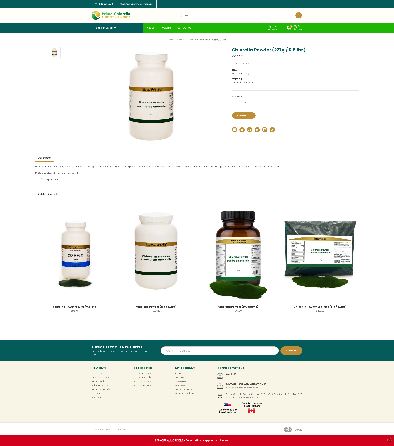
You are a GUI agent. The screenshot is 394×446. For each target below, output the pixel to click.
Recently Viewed (184, 389)
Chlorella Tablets (142, 373)
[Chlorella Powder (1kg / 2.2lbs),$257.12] (156, 254)
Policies (166, 27)
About (151, 27)
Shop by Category (106, 27)
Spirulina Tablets (142, 381)
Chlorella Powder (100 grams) (238, 307)
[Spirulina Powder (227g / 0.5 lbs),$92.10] (74, 254)
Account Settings (184, 393)
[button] (389, 440)
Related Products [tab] (48, 194)
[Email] (242, 129)
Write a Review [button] (241, 63)
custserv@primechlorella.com (138, 4)
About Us (97, 373)
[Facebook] (234, 129)
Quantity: (237, 96)
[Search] (299, 15)
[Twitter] (257, 129)
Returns (179, 377)
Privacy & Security (101, 389)
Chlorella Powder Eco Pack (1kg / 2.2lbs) (320, 307)
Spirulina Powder (142, 385)
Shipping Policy (100, 385)
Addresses (180, 385)
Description (44, 157)
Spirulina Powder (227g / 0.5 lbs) (74, 307)
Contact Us (184, 27)
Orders (179, 373)
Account (273, 28)
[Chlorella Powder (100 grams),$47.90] (238, 254)
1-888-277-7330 (105, 4)
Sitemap (96, 397)
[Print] (249, 129)
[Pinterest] (272, 129)
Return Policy (99, 381)
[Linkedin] (264, 129)
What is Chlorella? (101, 377)
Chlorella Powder (142, 377)
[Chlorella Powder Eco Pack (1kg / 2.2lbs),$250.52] (320, 254)
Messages (180, 381)
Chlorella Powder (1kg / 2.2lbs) (156, 307)
